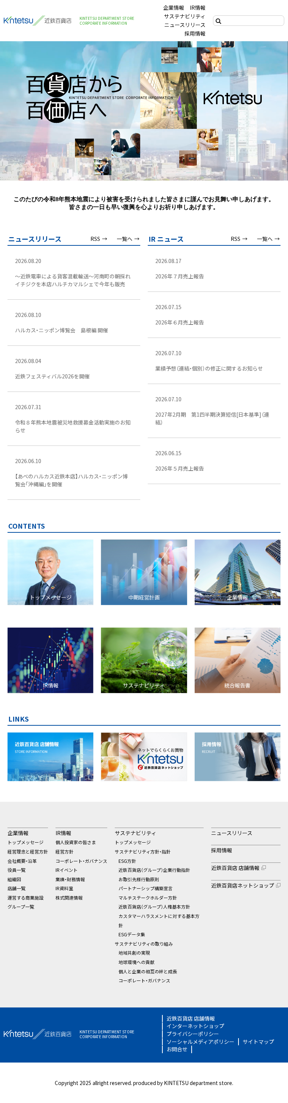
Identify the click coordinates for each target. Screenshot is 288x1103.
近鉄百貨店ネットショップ (242, 885)
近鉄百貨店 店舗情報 (235, 867)
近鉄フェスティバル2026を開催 (52, 376)
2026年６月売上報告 (179, 322)
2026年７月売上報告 (179, 276)
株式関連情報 (69, 897)
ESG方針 (127, 861)
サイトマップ (258, 1041)
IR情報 (198, 7)
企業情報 (173, 7)
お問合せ (177, 1049)
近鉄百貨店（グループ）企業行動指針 (154, 870)
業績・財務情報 (70, 879)
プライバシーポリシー (192, 1033)
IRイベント (67, 870)
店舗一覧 (17, 888)
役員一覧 (17, 870)
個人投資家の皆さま (76, 842)
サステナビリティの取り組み (144, 943)
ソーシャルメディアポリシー (200, 1041)
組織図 (14, 879)
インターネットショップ (195, 1026)
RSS (95, 238)
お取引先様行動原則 (138, 879)
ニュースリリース (185, 24)
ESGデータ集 (131, 934)
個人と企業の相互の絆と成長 (147, 971)
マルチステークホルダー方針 (147, 897)
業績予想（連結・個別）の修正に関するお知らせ (209, 368)
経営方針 (65, 851)
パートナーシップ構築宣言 (145, 888)
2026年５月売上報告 (179, 468)
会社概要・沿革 (22, 861)
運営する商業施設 (26, 897)
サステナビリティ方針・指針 (143, 851)
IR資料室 (64, 888)
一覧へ (124, 238)
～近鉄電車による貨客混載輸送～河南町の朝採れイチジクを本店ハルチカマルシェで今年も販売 (72, 280)
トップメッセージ (26, 842)
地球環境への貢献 (136, 962)
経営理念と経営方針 (28, 851)
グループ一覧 (21, 906)
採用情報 (195, 33)
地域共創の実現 (134, 952)
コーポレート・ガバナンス (81, 861)
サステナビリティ (185, 16)
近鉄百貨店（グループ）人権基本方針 (154, 906)
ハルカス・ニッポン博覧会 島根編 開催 (61, 330)
